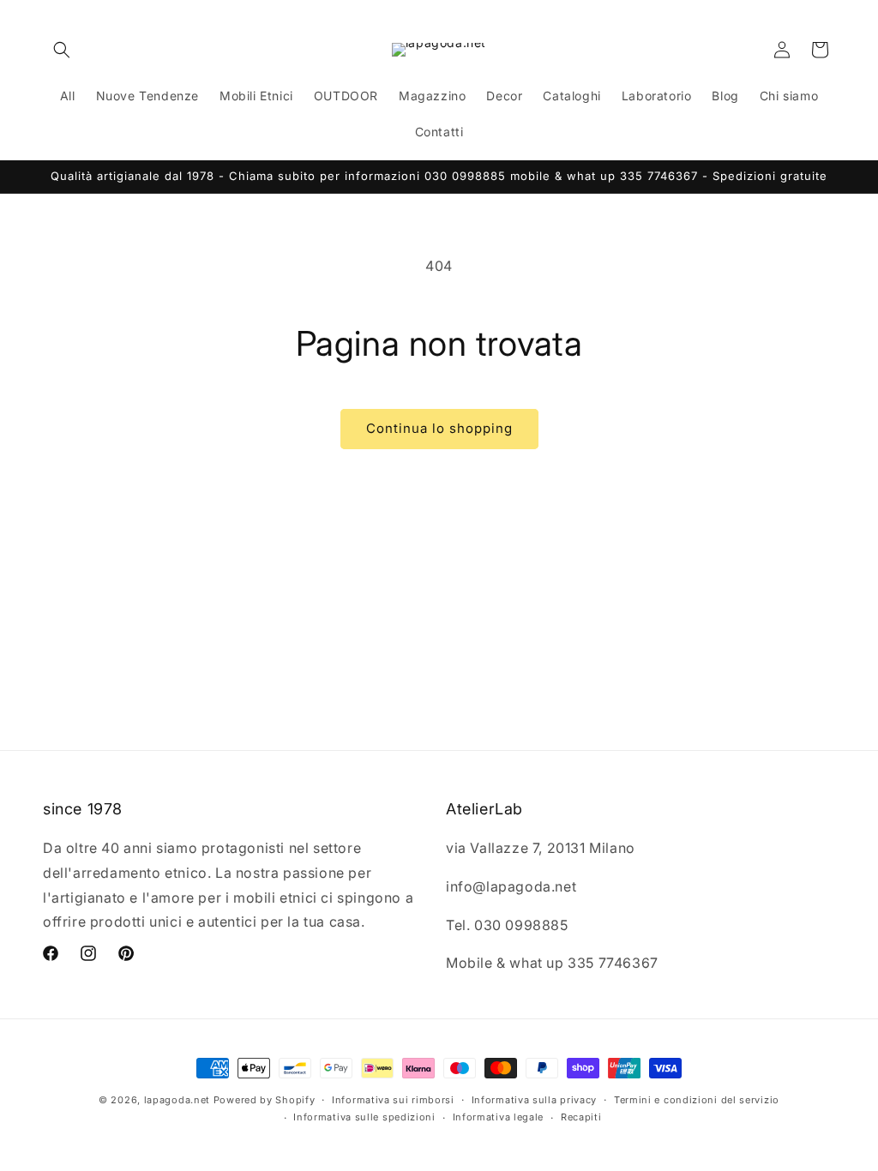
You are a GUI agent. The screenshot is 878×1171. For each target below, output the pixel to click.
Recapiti (581, 1117)
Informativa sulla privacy (535, 1100)
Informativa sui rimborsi (393, 1100)
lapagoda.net (177, 1100)
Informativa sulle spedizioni (364, 1117)
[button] (62, 50)
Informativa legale (498, 1117)
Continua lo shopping (439, 428)
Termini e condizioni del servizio (696, 1100)
